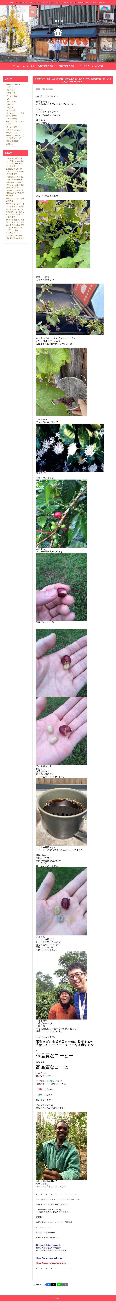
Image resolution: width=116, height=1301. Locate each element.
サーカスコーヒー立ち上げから (15, 86)
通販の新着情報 (12, 141)
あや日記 (9, 104)
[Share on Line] (59, 1284)
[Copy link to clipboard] (65, 1284)
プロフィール (11, 102)
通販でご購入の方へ (67, 66)
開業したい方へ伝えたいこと (15, 123)
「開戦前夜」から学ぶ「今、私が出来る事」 (15, 178)
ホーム (16, 66)
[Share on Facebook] (48, 1284)
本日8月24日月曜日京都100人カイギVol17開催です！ (15, 193)
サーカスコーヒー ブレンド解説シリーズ (15, 137)
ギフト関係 (10, 93)
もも (8, 99)
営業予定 (9, 107)
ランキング (10, 90)
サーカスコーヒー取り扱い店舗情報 (15, 114)
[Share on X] (53, 1284)
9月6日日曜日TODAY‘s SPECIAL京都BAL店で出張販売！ (15, 171)
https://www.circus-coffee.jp (49, 1258)
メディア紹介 (11, 110)
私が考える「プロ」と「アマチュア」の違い (15, 205)
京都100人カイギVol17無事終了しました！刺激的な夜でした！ (15, 184)
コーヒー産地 (11, 127)
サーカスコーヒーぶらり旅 (91, 66)
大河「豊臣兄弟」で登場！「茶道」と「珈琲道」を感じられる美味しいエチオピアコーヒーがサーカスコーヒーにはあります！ (15, 226)
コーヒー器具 (11, 96)
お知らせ (9, 144)
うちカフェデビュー (14, 130)
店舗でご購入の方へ (46, 66)
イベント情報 (11, 119)
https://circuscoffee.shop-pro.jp (51, 1263)
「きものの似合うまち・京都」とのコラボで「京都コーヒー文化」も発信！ (15, 162)
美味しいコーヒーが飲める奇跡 (15, 199)
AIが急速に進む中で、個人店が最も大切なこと (15, 238)
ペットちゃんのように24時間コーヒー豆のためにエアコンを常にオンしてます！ (15, 213)
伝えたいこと (28, 66)
